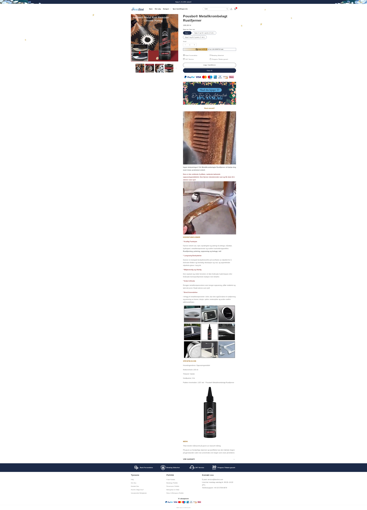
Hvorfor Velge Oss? (137, 489)
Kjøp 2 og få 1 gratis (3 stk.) (204, 33)
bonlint (189, 507)
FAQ (132, 479)
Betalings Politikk (172, 483)
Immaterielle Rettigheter (139, 493)
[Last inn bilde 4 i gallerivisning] (169, 68)
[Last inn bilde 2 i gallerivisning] (149, 68)
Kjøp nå (209, 70)
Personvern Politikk (172, 486)
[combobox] (216, 9)
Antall (184, 41)
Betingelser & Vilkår (172, 489)
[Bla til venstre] (133, 68)
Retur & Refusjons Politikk (175, 493)
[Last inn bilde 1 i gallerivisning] (140, 68)
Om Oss (133, 483)
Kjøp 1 (187, 33)
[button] (167, 9)
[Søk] (227, 9)
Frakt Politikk (170, 479)
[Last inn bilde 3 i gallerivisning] (159, 68)
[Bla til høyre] (176, 68)
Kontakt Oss (135, 486)
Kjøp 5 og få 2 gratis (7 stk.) (195, 37)
